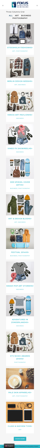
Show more (20, 439)
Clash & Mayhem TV (18, 426)
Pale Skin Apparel (18, 393)
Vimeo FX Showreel (18, 148)
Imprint (36, 446)
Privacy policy (29, 446)
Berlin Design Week (18, 81)
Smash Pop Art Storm (18, 286)
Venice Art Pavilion (18, 115)
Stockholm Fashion (18, 48)
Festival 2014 (18, 252)
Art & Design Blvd (18, 219)
